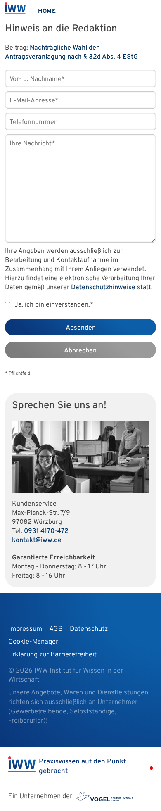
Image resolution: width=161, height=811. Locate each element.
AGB (56, 629)
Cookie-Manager (33, 641)
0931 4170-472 (46, 531)
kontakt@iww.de (37, 540)
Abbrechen (80, 351)
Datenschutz (89, 629)
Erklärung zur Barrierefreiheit (52, 654)
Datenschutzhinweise (103, 287)
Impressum (25, 629)
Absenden (81, 328)
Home (47, 11)
